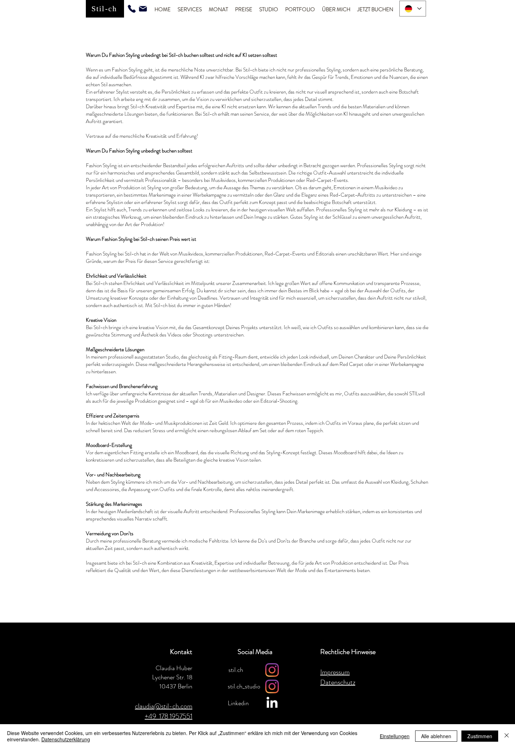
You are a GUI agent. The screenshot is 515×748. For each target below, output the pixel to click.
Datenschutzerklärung (65, 739)
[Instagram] (272, 670)
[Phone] (131, 8)
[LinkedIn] (272, 703)
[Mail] (143, 8)
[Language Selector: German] (412, 8)
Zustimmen (479, 736)
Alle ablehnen (436, 736)
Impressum (335, 672)
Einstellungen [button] (395, 736)
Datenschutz (337, 682)
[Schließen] (506, 736)
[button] (189, 10)
